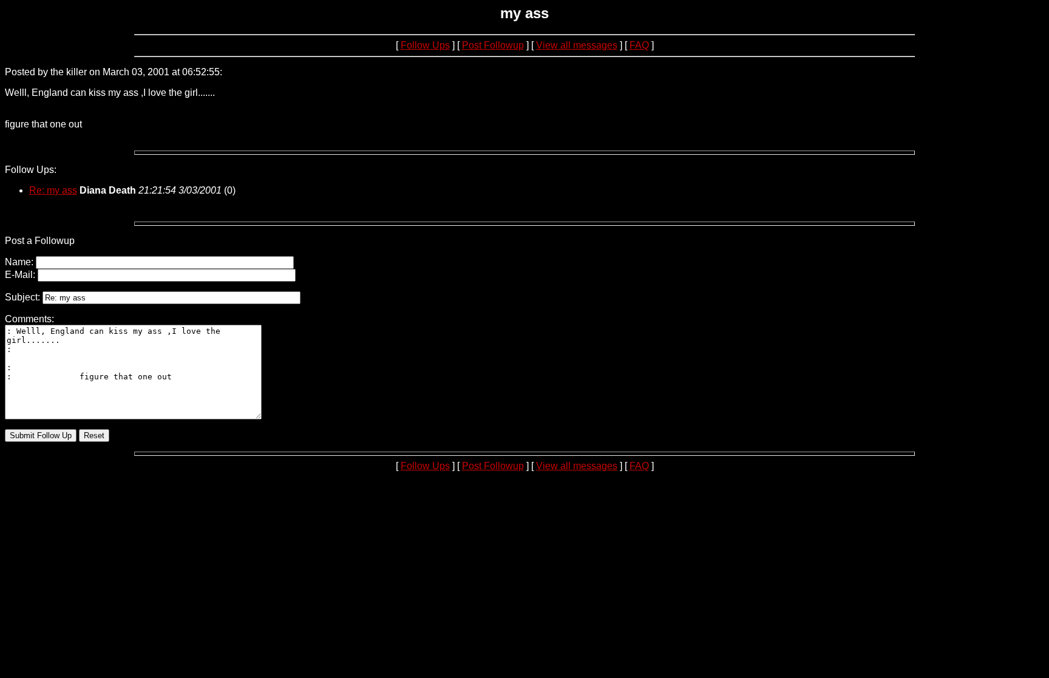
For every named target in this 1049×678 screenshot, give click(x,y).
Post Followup (493, 45)
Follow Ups (425, 45)
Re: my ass (53, 190)
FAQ (639, 45)
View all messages (576, 45)
